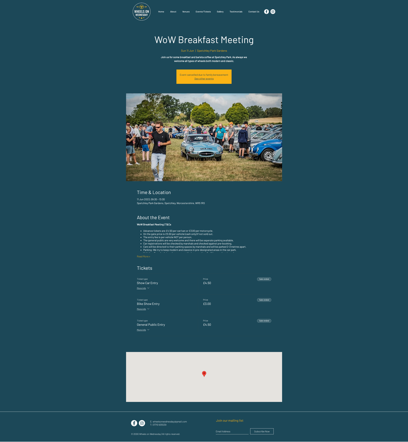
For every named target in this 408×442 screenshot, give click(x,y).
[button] (220, 12)
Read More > (143, 256)
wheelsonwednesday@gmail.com (170, 421)
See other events (204, 78)
